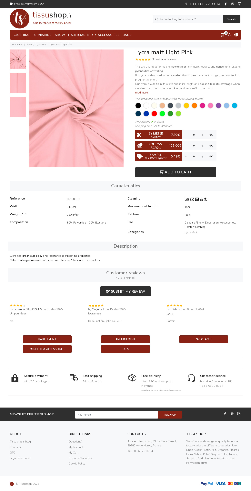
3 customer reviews (164, 59)
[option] (18, 61)
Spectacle (203, 339)
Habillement (47, 339)
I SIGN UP (170, 415)
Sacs (125, 349)
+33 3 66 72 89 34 (204, 4)
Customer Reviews (80, 458)
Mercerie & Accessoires (47, 349)
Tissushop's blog (20, 441)
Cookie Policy (77, 463)
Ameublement (125, 339)
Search (231, 19)
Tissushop (17, 44)
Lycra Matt (41, 44)
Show (29, 44)
